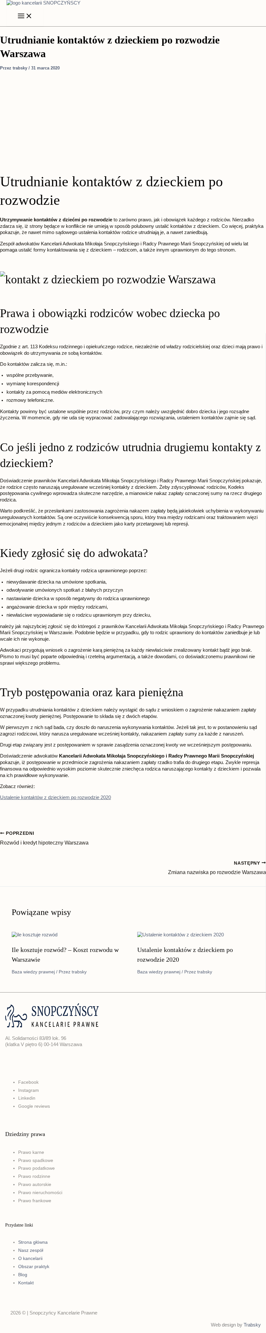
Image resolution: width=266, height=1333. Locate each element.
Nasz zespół (30, 1250)
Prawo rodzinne (34, 1176)
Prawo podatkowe (36, 1168)
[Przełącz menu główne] (24, 16)
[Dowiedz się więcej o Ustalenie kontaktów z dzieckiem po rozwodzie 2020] (180, 934)
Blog (22, 1274)
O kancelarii (30, 1258)
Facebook (28, 1082)
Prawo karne (31, 1152)
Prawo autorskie (34, 1184)
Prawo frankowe (34, 1200)
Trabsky (252, 1324)
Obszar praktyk (33, 1266)
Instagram (28, 1090)
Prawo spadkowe (35, 1160)
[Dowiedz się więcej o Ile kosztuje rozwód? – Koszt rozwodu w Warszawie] (34, 934)
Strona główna (33, 1242)
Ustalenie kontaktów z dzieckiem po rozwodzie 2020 (55, 797)
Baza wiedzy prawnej (33, 971)
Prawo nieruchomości (40, 1192)
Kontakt (26, 1282)
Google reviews (34, 1106)
